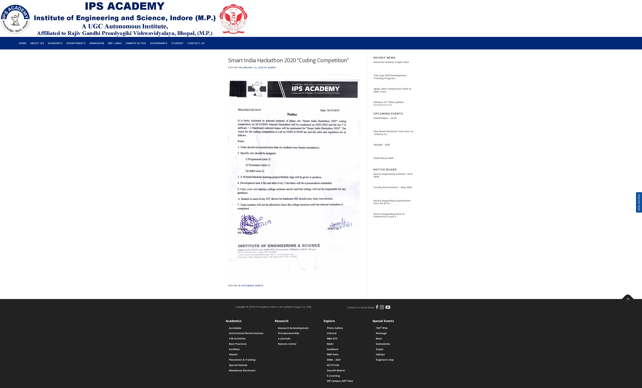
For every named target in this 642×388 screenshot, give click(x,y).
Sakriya (380, 354)
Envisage (381, 333)
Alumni (233, 354)
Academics (55, 43)
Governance (159, 43)
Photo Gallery (335, 328)
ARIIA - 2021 (334, 359)
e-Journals (284, 338)
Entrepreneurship (288, 333)
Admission (97, 43)
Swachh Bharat (336, 370)
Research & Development (293, 328)
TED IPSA (382, 328)
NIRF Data (333, 354)
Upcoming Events (253, 285)
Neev (379, 338)
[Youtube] (388, 308)
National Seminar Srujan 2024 (391, 68)
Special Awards (238, 365)
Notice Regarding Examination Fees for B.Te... (391, 208)
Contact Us (196, 43)
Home (23, 43)
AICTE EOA (333, 365)
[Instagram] (383, 308)
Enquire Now (639, 202)
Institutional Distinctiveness (246, 333)
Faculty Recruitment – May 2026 (392, 193)
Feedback (332, 349)
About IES (37, 43)
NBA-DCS (332, 338)
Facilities (234, 349)
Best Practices (238, 343)
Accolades (235, 328)
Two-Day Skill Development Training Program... (390, 83)
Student (177, 43)
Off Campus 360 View (340, 380)
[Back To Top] (628, 299)
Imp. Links (115, 43)
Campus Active (136, 43)
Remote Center (287, 343)
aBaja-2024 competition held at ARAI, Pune (392, 96)
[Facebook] (377, 308)
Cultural (331, 333)
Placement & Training (242, 359)
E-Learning (333, 375)
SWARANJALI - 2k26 (384, 124)
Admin (272, 67)
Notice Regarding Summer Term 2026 (393, 181)
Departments (76, 43)
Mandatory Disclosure (242, 370)
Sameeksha (383, 343)
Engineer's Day (385, 359)
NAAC (330, 343)
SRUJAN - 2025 (381, 150)
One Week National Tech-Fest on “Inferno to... (393, 139)
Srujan (379, 349)
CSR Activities (237, 338)
